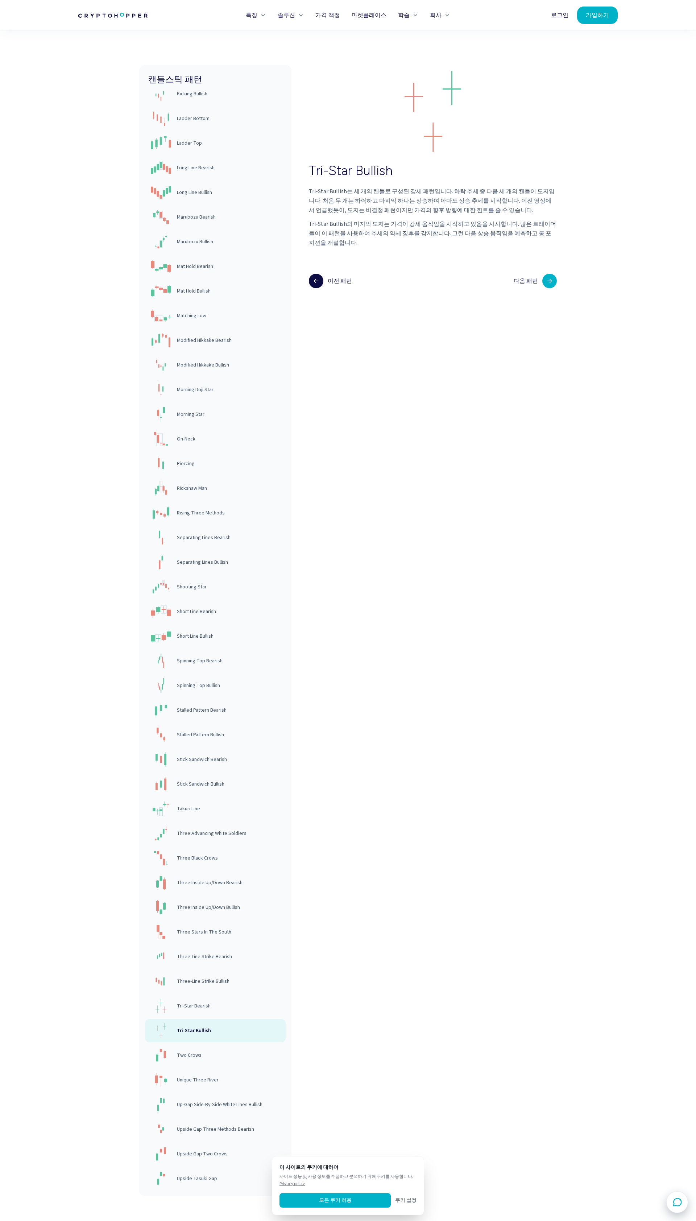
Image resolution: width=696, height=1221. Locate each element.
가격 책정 (327, 15)
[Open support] (677, 1202)
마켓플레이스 (369, 15)
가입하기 (597, 15)
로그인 (559, 15)
